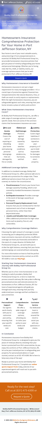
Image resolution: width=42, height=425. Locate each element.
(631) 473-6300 (34, 2)
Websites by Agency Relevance (24, 420)
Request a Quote (21, 78)
